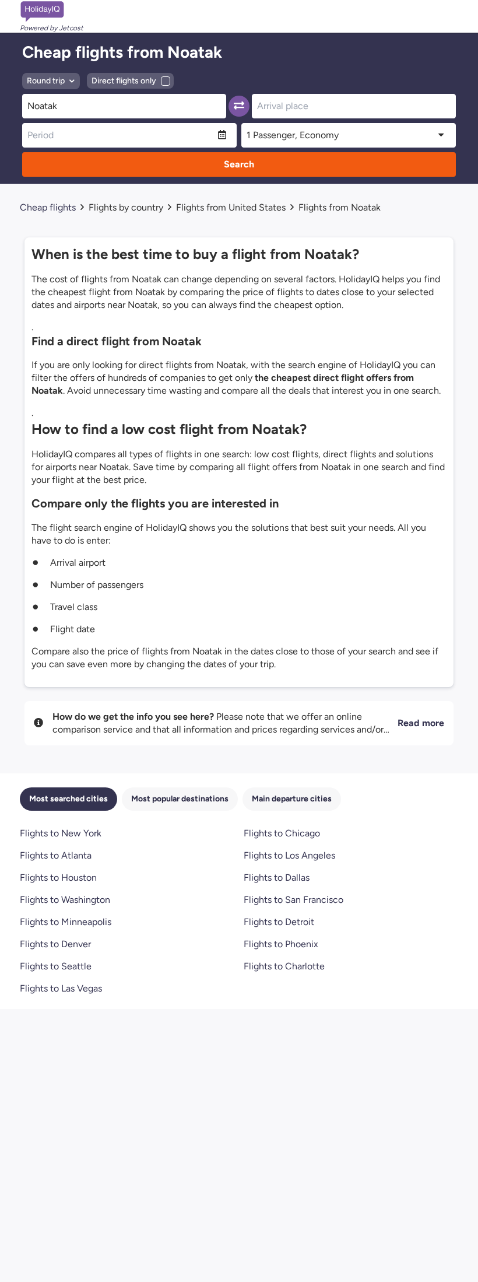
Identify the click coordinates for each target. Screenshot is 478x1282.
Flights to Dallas (277, 877)
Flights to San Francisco (293, 899)
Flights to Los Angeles (289, 855)
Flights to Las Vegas (61, 988)
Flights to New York (60, 833)
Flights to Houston (58, 877)
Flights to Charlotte (284, 966)
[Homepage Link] (51, 11)
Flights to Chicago (282, 833)
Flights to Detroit (279, 921)
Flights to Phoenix (281, 944)
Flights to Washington (65, 899)
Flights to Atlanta (56, 855)
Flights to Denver (55, 944)
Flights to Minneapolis (65, 921)
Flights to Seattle (56, 966)
